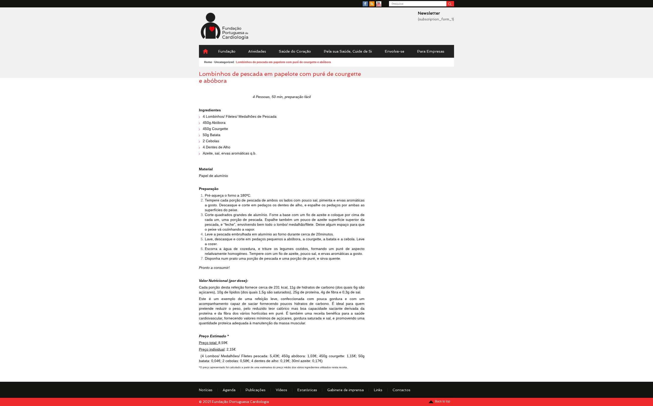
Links (378, 390)
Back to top (442, 401)
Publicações (256, 390)
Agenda (229, 390)
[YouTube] (379, 4)
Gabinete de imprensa (345, 390)
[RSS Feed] (372, 4)
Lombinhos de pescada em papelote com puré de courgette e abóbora (283, 62)
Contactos (401, 390)
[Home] (205, 51)
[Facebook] (365, 4)
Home (208, 62)
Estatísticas (307, 390)
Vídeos (281, 390)
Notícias (205, 390)
